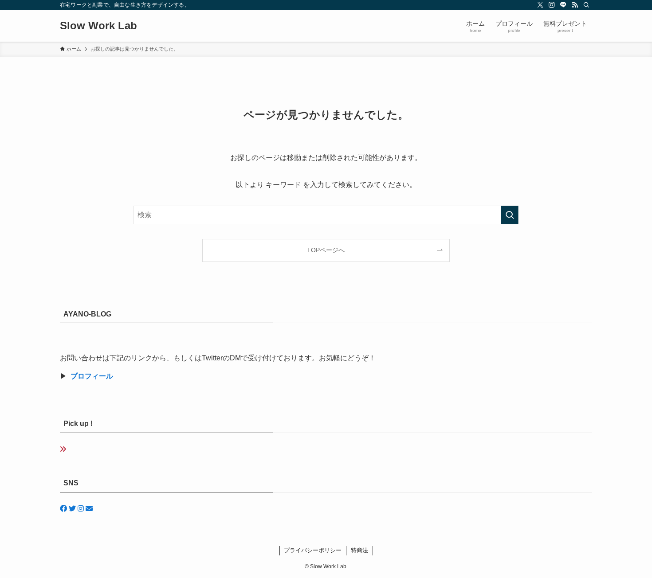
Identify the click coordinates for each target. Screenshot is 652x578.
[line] (563, 5)
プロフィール (92, 376)
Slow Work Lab (98, 25)
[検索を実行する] (509, 215)
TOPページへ (326, 250)
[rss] (575, 5)
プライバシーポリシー (313, 550)
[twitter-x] (540, 5)
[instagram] (552, 5)
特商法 (359, 550)
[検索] (586, 5)
